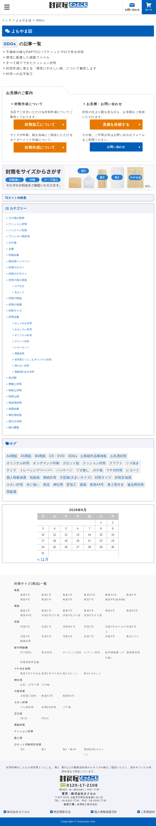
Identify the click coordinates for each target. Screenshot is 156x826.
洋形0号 (25, 626)
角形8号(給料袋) (115, 599)
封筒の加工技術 (18, 280)
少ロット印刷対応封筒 (28, 744)
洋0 (22, 749)
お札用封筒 (118, 456)
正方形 (18, 713)
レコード (132, 470)
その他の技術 (17, 218)
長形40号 (26, 615)
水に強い (33, 484)
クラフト (115, 463)
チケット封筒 (22, 341)
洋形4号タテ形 (72, 615)
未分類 (12, 377)
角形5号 (46, 599)
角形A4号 (97, 484)
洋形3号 (131, 626)
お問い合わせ (116, 146)
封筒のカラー (17, 267)
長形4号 (89, 610)
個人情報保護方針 (105, 811)
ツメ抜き (132, 463)
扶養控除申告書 (29, 662)
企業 (11, 249)
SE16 (45, 718)
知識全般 (14, 408)
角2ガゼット (70, 673)
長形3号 (68, 610)
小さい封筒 (14, 484)
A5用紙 (26, 456)
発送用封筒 (15, 402)
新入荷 (18, 738)
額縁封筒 (25, 641)
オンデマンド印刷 (46, 463)
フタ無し (82, 470)
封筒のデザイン (18, 273)
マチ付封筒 (114, 470)
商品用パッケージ (19, 261)
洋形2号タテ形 (50, 615)
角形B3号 (69, 695)
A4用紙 (11, 456)
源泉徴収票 (133, 652)
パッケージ (64, 470)
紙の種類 (14, 427)
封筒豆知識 (123, 477)
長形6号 (110, 610)
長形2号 (46, 610)
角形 (17, 590)
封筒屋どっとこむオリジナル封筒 (33, 359)
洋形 (17, 621)
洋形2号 (89, 626)
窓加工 (71, 484)
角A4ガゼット (92, 673)
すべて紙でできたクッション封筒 (31, 62)
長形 (17, 606)
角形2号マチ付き (51, 673)
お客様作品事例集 (93, 456)
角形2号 (68, 594)
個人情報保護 (16, 477)
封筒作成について (40, 147)
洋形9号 (110, 636)
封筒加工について (40, 124)
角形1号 (46, 594)
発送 (46, 484)
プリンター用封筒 (19, 236)
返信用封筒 (135, 484)
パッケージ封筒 (18, 230)
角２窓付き (115, 484)
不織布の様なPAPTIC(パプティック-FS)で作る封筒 (45, 52)
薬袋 (83, 484)
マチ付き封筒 (22, 668)
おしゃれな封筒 (23, 323)
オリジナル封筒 (23, 335)
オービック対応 (72, 652)
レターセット (22, 347)
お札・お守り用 (29, 684)
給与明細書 (21, 647)
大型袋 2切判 (28, 695)
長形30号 (132, 610)
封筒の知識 (15, 304)
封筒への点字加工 (19, 73)
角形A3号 (47, 695)
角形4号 (25, 599)
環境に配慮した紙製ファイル (28, 57)
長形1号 (25, 610)
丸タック (20, 292)
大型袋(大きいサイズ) (75, 477)
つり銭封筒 (27, 707)
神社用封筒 (15, 415)
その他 (45, 684)
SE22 (24, 718)
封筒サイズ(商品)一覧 (30, 583)
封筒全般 (14, 317)
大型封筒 (19, 691)
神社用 (58, 484)
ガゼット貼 (71, 463)
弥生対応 (46, 652)
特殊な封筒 (15, 390)
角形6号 (68, 599)
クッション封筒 (18, 224)
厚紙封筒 (20, 353)
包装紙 (34, 477)
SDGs (72, 456)
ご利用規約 (148, 811)
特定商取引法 (62, 811)
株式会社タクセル (18, 811)
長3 (43, 749)
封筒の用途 (15, 298)
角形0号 (25, 594)
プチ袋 (67, 707)
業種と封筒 (15, 384)
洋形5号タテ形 (93, 615)
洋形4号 (25, 636)
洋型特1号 (69, 626)
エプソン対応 (92, 652)
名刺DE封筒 (48, 707)
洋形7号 (89, 636)
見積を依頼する (116, 124)
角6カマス (132, 636)
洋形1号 (46, 626)
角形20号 (89, 594)
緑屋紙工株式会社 (87, 804)
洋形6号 (68, 636)
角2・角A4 (69, 749)
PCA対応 (26, 652)
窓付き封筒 (15, 421)
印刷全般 (14, 255)
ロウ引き (20, 286)
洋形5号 (46, 636)
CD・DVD (57, 456)
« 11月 (43, 559)
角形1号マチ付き (30, 673)
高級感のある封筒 (24, 371)
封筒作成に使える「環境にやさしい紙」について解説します (51, 68)
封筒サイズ (15, 310)
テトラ (11, 470)
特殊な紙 (14, 396)
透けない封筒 (22, 365)
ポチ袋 (12, 242)
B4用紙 (40, 456)
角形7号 (89, 599)
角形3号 (131, 594)
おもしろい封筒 (23, 329)
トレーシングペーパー (36, 470)
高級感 (11, 491)
